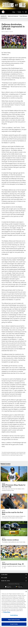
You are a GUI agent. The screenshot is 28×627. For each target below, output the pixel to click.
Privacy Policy (6, 612)
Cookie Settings (14, 615)
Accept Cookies (14, 624)
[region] (14, 608)
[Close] (26, 591)
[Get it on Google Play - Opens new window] (19, 587)
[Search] (23, 12)
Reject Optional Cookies (14, 619)
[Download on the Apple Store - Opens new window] (8, 587)
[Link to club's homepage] (3, 11)
